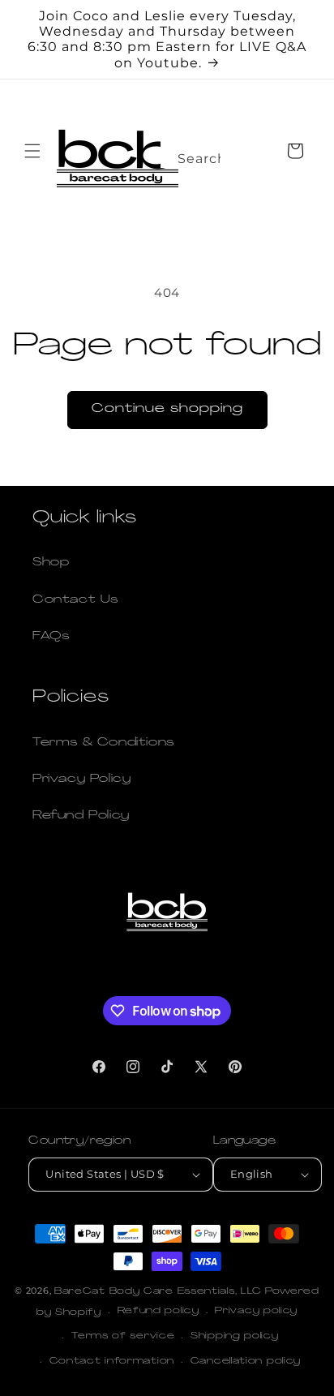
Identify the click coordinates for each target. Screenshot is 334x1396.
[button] (32, 151)
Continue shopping (167, 409)
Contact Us (75, 600)
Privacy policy (256, 1311)
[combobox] (190, 154)
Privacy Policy (81, 779)
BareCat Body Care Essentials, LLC (158, 1291)
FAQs (50, 636)
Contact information (111, 1361)
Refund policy (158, 1311)
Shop (50, 562)
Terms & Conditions (103, 743)
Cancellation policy (246, 1361)
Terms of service (122, 1336)
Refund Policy (81, 816)
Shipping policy (235, 1336)
